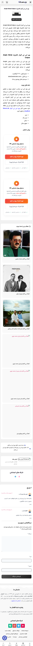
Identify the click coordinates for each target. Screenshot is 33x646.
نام (30, 557)
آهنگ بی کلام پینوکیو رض (23, 434)
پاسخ (30, 504)
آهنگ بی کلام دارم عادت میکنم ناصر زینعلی (18, 329)
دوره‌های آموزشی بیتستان (12, 634)
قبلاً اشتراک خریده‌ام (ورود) (16, 162)
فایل (9, 445)
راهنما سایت (8, 631)
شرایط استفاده (24, 631)
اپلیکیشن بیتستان (23, 637)
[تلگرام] (14, 477)
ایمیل (29, 566)
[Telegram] (19, 626)
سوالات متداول (16, 631)
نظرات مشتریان (23, 634)
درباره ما (15, 637)
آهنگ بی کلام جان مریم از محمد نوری (20, 399)
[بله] (10, 477)
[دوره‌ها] (16, 643)
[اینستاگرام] (18, 477)
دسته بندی (23, 645)
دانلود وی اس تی (14, 445)
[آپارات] (22, 477)
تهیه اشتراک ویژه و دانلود (16, 157)
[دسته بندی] (23, 643)
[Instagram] (14, 626)
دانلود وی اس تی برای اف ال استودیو (18, 447)
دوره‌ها (16, 645)
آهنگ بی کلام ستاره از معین (22, 259)
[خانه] (29, 643)
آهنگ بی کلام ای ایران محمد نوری (21, 364)
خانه (30, 645)
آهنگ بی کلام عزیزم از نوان (22, 294)
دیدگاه (29, 534)
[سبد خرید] (6, 2)
